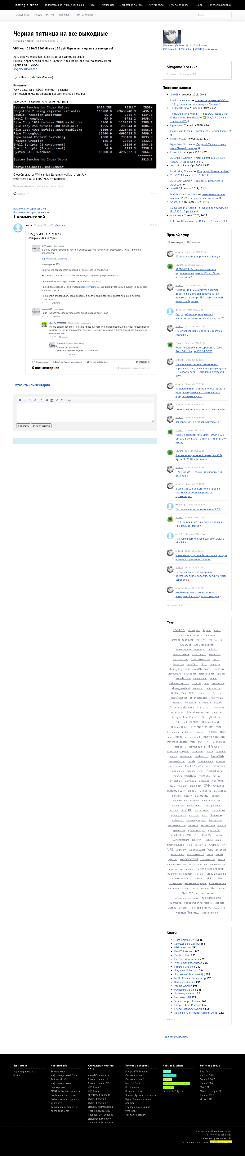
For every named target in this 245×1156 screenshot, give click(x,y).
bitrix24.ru (192, 664)
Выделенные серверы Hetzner (31, 212)
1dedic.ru (179, 630)
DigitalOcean (178, 693)
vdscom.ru (200, 844)
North (28, 225)
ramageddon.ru (213, 805)
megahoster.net (195, 770)
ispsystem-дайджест (178, 751)
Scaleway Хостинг (184, 993)
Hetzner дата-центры (186, 959)
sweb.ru (219, 835)
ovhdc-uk (192, 790)
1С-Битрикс (194, 630)
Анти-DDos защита (98, 1075)
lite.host (220, 761)
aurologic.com (180, 659)
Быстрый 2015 (207, 1079)
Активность (108, 5)
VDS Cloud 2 (94, 1091)
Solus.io (221, 825)
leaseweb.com (177, 761)
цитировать (42, 400)
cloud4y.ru (219, 669)
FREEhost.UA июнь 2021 (211, 221)
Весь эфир (172, 605)
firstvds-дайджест (182, 707)
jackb (178, 309)
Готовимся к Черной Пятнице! (213, 131)
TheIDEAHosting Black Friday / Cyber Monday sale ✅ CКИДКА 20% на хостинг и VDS (199, 117)
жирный (19, 400)
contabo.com (183, 678)
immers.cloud (192, 736)
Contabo (221, 673)
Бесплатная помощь (131, 5)
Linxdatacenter (206, 761)
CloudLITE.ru (174, 673)
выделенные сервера (181, 869)
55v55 (228, 1134)
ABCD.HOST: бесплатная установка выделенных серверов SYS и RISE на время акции (198, 273)
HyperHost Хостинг (181, 131)
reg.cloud (174, 810)
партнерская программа (186, 897)
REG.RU (186, 810)
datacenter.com (179, 683)
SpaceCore (176, 202)
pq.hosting (201, 795)
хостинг (219, 907)
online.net (195, 785)
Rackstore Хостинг (184, 982)
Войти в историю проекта (65, 1099)
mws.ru (216, 775)
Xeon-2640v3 (57, 186)
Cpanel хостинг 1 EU (99, 1079)
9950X (217, 630)
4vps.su (207, 630)
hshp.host (200, 731)
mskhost (204, 775)
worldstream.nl (195, 854)
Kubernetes (186, 756)
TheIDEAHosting (212, 839)
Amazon (210, 635)
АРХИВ (198, 49)
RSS (195, 73)
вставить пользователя (62, 400)
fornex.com (177, 712)
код (47, 400)
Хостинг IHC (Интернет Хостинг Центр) (196, 1012)
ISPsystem (214, 746)
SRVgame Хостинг (23, 40)
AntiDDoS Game (181, 654)
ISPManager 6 (197, 746)
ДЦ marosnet (174, 883)
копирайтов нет (223, 1131)
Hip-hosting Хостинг (181, 171)
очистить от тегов (69, 400)
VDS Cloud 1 (94, 1087)
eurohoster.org (198, 697)
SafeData (40, 186)
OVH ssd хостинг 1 (98, 1099)
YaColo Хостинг (183, 986)
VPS (170, 849)
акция (221, 859)
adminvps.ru (185, 635)
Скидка (172, 907)
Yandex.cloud (189, 859)
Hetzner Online (180, 727)
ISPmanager (219, 741)
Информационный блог (64, 1075)
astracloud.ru (199, 654)
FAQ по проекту (178, 5)
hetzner (194, 722)
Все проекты (58, 1071)
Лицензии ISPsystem (186, 970)
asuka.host (214, 654)
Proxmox (194, 800)
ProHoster (216, 795)
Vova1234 (176, 175)
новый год (187, 893)
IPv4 (200, 741)
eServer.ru (217, 693)
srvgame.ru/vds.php (25, 69)
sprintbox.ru (214, 830)
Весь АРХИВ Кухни (173, 1091)
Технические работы (200, 907)
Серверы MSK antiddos (100, 1122)
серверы (219, 902)
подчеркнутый (34, 400)
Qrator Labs (178, 805)
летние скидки (190, 888)
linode (191, 761)
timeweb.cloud (175, 844)
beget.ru (178, 664)
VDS (189, 844)
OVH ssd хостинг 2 (98, 1103)
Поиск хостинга (134, 1091)
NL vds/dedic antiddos (100, 1095)
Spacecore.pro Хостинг (183, 207)
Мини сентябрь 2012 (211, 1091)
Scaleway (216, 815)
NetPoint (217, 780)
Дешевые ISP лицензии (101, 1106)
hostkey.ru (186, 731)
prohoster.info (180, 800)
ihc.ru (223, 732)
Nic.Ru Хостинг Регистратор (190, 978)
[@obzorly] (172, 36)
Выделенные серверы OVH (29, 208)
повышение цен (211, 898)
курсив (24, 400)
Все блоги (172, 1019)
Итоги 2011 (206, 1099)
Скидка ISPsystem (44, 14)
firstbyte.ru (190, 702)
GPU (204, 717)
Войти (199, 5)
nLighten (182, 785)
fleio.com (219, 707)
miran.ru (177, 775)
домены (199, 878)
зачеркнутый (29, 400)
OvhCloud (219, 785)
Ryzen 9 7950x (178, 815)
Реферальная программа (198, 902)
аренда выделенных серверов (184, 864)
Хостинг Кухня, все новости (140, 1095)
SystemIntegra (180, 839)
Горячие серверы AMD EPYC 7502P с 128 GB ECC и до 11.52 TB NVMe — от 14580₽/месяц (201, 438)
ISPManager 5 (179, 746)
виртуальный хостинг (214, 864)
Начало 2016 (207, 1075)
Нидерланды (218, 888)
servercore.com (177, 825)
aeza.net (198, 635)
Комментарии (175, 242)
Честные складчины (99, 1110)
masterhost (219, 766)
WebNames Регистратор (188, 963)
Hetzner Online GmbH (206, 727)
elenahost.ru (202, 693)
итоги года (174, 888)
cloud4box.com (201, 669)
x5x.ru (210, 854)
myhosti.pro (176, 780)
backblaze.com (200, 659)
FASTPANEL (216, 697)
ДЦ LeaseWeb (215, 878)
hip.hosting (173, 731)
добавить (23, 426)
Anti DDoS (186, 644)
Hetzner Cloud (210, 722)
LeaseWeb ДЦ (182, 997)
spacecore (179, 830)
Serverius (193, 825)
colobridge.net (206, 673)
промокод (176, 902)
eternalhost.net (179, 697)
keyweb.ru (221, 751)
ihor (170, 736)
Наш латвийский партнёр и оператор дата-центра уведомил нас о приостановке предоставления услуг (201, 392)
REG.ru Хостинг (182, 947)
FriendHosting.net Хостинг (189, 1009)
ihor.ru (179, 737)
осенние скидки (205, 893)
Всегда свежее (85, 14)
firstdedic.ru (204, 702)
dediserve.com (213, 688)
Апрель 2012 (207, 1095)
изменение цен (217, 883)
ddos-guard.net (181, 688)
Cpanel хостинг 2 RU (99, 1083)
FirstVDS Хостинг (184, 951)
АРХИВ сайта (156, 5)
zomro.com (207, 859)
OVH (207, 785)
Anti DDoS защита (203, 644)
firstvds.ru (204, 707)
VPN (224, 844)
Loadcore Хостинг (180, 100)
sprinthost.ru (177, 835)
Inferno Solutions (214, 737)
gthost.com (215, 717)
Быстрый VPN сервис (136, 1071)
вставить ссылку (57, 400)
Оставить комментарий (31, 385)
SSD (189, 835)
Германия (199, 873)
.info (229, 1138)
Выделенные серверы (210, 869)
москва (205, 888)
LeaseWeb (217, 756)
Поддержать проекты (175, 1037)
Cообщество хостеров (63, 1095)
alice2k (21, 193)
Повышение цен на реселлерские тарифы (200, 409)
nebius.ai (204, 780)
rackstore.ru (194, 805)
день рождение (216, 873)
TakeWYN (197, 839)
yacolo (172, 859)
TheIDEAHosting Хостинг (184, 113)
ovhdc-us (205, 790)
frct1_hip (175, 165)
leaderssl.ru (201, 756)
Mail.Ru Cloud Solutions (183, 194)
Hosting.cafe (132, 1087)
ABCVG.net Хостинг (181, 180)
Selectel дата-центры (187, 943)
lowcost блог (132, 1083)
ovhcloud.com (176, 790)
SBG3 (205, 815)
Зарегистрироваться (220, 5)
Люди (93, 5)
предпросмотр (41, 426)
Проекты (64, 14)
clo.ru (204, 664)
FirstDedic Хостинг (184, 966)
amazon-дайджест (182, 640)
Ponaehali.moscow (182, 795)
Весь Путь (205, 1071)
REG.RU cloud (202, 810)
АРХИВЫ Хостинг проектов (66, 1091)
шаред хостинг (210, 912)
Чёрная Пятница (25, 186)
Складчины (22, 14)
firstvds (217, 702)
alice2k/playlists (198, 45)
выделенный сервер (179, 873)
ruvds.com (218, 810)
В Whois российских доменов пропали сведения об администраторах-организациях (198, 492)
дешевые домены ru (181, 878)
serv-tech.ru (215, 820)
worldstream (177, 854)
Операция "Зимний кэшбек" (213, 171)
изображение (52, 400)
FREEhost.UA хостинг (182, 221)
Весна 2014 (206, 1083)
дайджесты (211, 49)
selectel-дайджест (196, 820)
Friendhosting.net (198, 712)
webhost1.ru (197, 849)
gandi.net (217, 712)
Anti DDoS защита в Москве (190, 649)
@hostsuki (168, 45)
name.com (191, 780)
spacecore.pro (196, 830)
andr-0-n (180, 534)
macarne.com (175, 766)
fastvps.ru (177, 702)
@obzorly (181, 45)
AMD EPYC (201, 639)
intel (192, 741)
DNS (191, 693)
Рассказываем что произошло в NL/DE (198, 509)
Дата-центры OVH (185, 940)
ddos (206, 683)
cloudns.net (190, 673)
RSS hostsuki (170, 49)
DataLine (196, 683)
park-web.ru (220, 790)
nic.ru (172, 785)
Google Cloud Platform (185, 717)
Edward (174, 152)
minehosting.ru (214, 770)
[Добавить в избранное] (28, 193)
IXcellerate (197, 751)
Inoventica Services (177, 741)
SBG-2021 (194, 815)
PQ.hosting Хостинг (185, 989)
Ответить (60, 225)
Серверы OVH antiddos (100, 1114)
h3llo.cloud (181, 722)
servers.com (208, 825)
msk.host (190, 775)
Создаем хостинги (135, 1115)
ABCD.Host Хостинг (181, 157)
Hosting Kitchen (25, 4)
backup (216, 659)
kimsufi (173, 756)
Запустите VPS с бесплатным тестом (196, 422)
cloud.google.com (179, 669)
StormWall (206, 835)
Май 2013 (205, 1087)
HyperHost (176, 125)
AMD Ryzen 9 (215, 639)
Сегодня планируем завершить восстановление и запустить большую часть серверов (201, 575)
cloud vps (215, 664)
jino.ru (209, 751)
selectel (178, 820)
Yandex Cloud (182, 955)
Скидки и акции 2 (135, 1079)
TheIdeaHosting (179, 108)
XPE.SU (219, 854)
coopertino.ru (200, 678)
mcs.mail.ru (178, 770)
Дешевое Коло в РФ (99, 1118)
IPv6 (207, 741)
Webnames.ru (216, 849)
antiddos (213, 649)
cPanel (213, 678)
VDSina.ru (213, 844)
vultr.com (181, 849)
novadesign (177, 215)
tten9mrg (180, 504)
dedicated (198, 688)
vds (48, 186)
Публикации (194, 242)
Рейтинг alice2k (59, 1079)
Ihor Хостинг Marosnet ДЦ (189, 974)
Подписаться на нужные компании (64, 5)
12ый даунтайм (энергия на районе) (197, 256)
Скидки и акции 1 (135, 1075)
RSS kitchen (185, 49)
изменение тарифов (196, 883)
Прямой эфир (178, 234)
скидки (183, 907)
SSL (196, 835)
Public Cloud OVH (211, 800)
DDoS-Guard (218, 683)
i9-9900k (212, 731)
